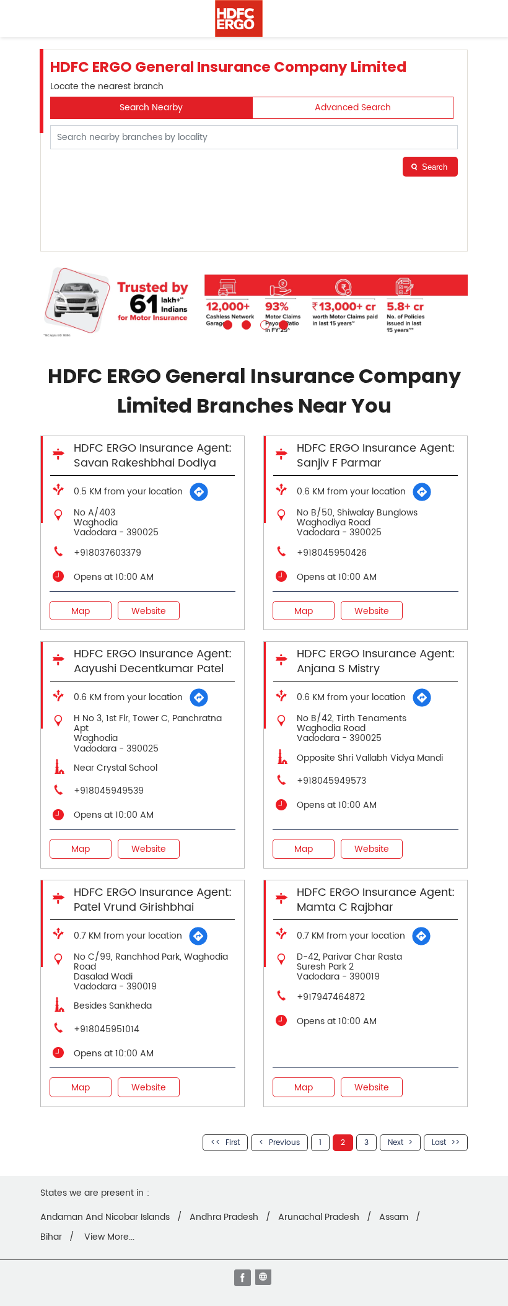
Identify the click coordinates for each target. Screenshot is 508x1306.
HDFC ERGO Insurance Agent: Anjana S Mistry (376, 661)
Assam (393, 1217)
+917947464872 (331, 997)
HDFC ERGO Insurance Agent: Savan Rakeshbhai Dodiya (153, 455)
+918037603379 (107, 553)
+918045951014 (106, 1029)
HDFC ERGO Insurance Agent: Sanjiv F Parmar (376, 455)
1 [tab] (226, 323)
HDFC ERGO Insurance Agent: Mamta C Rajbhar (376, 899)
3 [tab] (263, 323)
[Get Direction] (199, 492)
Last (439, 1143)
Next (395, 1143)
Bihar (51, 1237)
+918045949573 (331, 781)
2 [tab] (245, 323)
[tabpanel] (254, 301)
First (233, 1143)
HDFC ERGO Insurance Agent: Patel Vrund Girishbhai (153, 899)
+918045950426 (332, 553)
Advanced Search (353, 107)
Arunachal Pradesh (318, 1217)
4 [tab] (282, 323)
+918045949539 (109, 791)
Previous (284, 1143)
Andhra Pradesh (224, 1217)
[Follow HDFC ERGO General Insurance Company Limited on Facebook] (243, 1278)
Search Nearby (151, 107)
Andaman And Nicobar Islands (105, 1217)
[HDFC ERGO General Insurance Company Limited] (239, 18)
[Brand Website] (264, 1278)
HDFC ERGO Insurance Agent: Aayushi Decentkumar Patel (153, 661)
